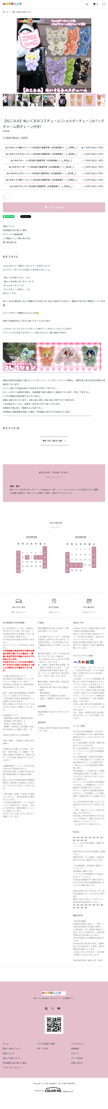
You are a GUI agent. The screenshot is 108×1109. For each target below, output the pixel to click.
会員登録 (75, 1049)
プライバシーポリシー (12, 1068)
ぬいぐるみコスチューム (21, 12)
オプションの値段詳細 (12, 234)
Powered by (39, 1090)
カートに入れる (57, 207)
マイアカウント (78, 1044)
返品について (9, 226)
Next (87, 55)
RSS (38, 1049)
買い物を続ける (10, 242)
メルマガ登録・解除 (46, 1044)
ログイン (75, 1053)
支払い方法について (12, 1058)
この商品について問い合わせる (16, 238)
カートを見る (77, 1058)
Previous (21, 55)
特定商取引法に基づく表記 (14, 230)
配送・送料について (12, 1049)
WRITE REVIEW (52, 441)
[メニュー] (104, 4)
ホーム (5, 12)
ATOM (45, 1049)
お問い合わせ (77, 1063)
